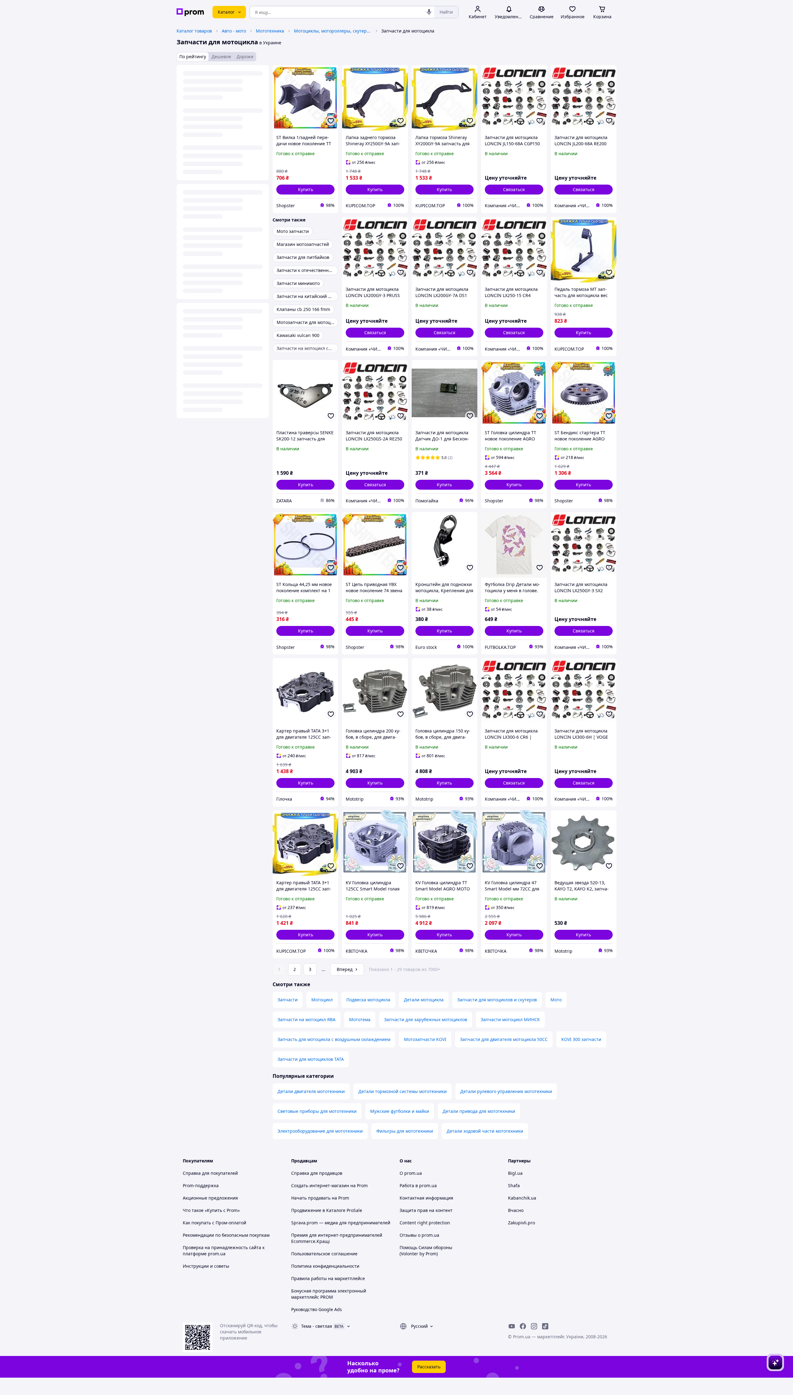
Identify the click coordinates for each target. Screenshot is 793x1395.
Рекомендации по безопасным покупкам (226, 1235)
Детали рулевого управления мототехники (506, 1091)
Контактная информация (426, 1198)
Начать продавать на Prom (320, 1198)
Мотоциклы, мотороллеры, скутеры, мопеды (332, 31)
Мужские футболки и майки (399, 1111)
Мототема (359, 1019)
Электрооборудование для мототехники (320, 1131)
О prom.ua (411, 1173)
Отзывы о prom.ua (419, 1235)
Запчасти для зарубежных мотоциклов (425, 1019)
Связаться (514, 189)
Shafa (514, 1185)
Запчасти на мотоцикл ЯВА (306, 1019)
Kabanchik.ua (522, 1198)
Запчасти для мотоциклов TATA (311, 1059)
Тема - (316, 1326)
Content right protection (425, 1223)
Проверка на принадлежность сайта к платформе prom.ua (224, 1250)
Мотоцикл (322, 1000)
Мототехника (270, 31)
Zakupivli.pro (521, 1223)
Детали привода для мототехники (479, 1111)
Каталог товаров (194, 31)
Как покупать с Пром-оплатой (214, 1223)
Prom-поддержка (201, 1185)
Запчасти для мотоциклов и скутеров (497, 1000)
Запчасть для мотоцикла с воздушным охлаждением (334, 1039)
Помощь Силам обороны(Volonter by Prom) (426, 1250)
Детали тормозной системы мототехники (402, 1091)
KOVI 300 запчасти (581, 1039)
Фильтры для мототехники (404, 1131)
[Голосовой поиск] (429, 12)
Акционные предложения (210, 1198)
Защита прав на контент (426, 1210)
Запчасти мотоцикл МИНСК (510, 1019)
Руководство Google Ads (316, 1309)
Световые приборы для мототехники (317, 1111)
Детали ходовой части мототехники (485, 1131)
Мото (556, 1000)
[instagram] (534, 1326)
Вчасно (516, 1210)
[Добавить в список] (331, 121)
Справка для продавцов (316, 1173)
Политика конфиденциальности (325, 1266)
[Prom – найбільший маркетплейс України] (190, 12)
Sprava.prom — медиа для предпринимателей (340, 1223)
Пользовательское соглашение (324, 1254)
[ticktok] (545, 1326)
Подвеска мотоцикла (368, 1000)
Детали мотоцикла (424, 1000)
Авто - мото (234, 31)
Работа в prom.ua (418, 1185)
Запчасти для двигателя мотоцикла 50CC (504, 1039)
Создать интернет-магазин (320, 1185)
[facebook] (523, 1326)
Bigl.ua (515, 1173)
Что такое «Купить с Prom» (211, 1210)
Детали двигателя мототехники (311, 1091)
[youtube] (511, 1326)
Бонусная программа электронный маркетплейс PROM (328, 1294)
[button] (305, 190)
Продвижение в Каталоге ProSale (326, 1210)
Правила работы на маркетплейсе (328, 1278)
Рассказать (428, 1367)
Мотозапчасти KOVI (425, 1039)
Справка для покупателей (210, 1173)
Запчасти (288, 1000)
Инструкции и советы (206, 1266)
